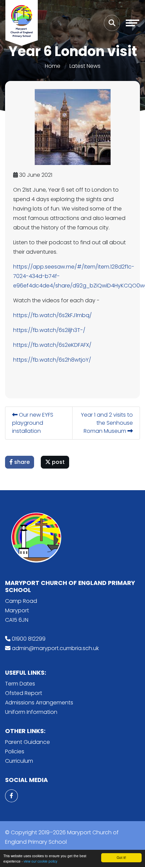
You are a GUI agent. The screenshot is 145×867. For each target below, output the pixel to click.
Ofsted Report (23, 693)
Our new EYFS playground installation (32, 423)
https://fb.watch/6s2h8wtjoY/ (52, 360)
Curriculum (19, 761)
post (58, 462)
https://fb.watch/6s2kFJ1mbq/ (52, 315)
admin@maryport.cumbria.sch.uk (55, 648)
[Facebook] (11, 795)
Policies (14, 751)
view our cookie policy (40, 861)
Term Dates (20, 684)
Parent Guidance (27, 742)
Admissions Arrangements (39, 702)
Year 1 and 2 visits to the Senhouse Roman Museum (107, 423)
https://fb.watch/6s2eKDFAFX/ (52, 345)
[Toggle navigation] (132, 23)
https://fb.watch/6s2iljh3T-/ (49, 330)
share (21, 462)
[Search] (112, 23)
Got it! (121, 857)
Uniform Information (31, 712)
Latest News (84, 66)
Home (52, 66)
